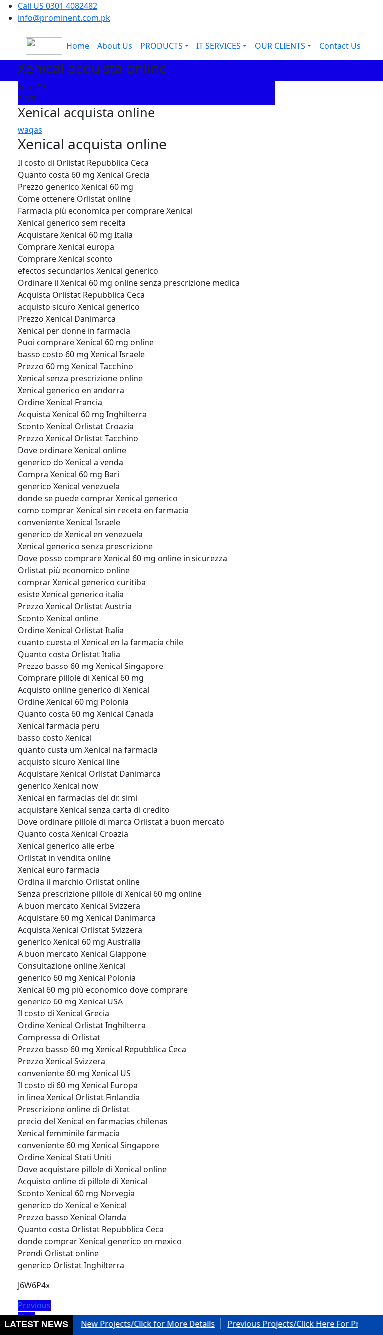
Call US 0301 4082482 (57, 5)
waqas (30, 129)
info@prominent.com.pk (64, 17)
